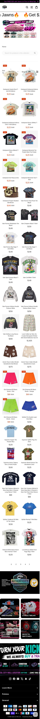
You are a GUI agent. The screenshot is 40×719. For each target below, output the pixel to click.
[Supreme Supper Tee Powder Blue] (10, 431)
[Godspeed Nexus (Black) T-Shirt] (10, 139)
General (5, 700)
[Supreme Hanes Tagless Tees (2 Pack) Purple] (10, 454)
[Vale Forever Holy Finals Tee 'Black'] (29, 192)
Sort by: (8, 72)
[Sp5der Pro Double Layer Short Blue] (29, 406)
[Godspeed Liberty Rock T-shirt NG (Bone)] (10, 75)
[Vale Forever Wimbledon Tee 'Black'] (10, 215)
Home (4, 47)
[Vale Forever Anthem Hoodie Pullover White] (10, 294)
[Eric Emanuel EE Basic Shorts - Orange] (29, 378)
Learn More (7, 688)
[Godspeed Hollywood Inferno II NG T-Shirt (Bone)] (10, 108)
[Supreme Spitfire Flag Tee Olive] (29, 431)
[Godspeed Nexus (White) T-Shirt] (29, 108)
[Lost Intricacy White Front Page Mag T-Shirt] (29, 537)
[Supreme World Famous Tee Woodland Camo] (29, 454)
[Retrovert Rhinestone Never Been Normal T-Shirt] (10, 537)
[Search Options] (35, 53)
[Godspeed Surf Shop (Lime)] (10, 166)
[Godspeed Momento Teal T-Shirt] (29, 166)
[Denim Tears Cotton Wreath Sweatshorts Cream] (29, 351)
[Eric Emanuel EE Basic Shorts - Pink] (10, 378)
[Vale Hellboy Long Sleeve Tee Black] (10, 322)
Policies (5, 694)
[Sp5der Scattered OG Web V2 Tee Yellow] (10, 508)
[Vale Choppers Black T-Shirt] (29, 215)
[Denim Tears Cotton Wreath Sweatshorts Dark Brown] (10, 351)
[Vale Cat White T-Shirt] (29, 265)
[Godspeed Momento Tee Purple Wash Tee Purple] (29, 139)
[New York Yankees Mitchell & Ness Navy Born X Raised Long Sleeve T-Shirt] (10, 478)
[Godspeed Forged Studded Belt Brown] (10, 192)
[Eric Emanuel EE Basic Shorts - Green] (10, 406)
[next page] (29, 564)
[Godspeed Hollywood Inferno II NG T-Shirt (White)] (29, 75)
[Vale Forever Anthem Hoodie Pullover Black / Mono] (29, 294)
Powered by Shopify (27, 716)
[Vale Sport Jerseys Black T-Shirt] (10, 265)
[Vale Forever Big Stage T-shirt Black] (29, 237)
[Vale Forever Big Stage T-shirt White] (10, 237)
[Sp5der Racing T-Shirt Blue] (29, 508)
